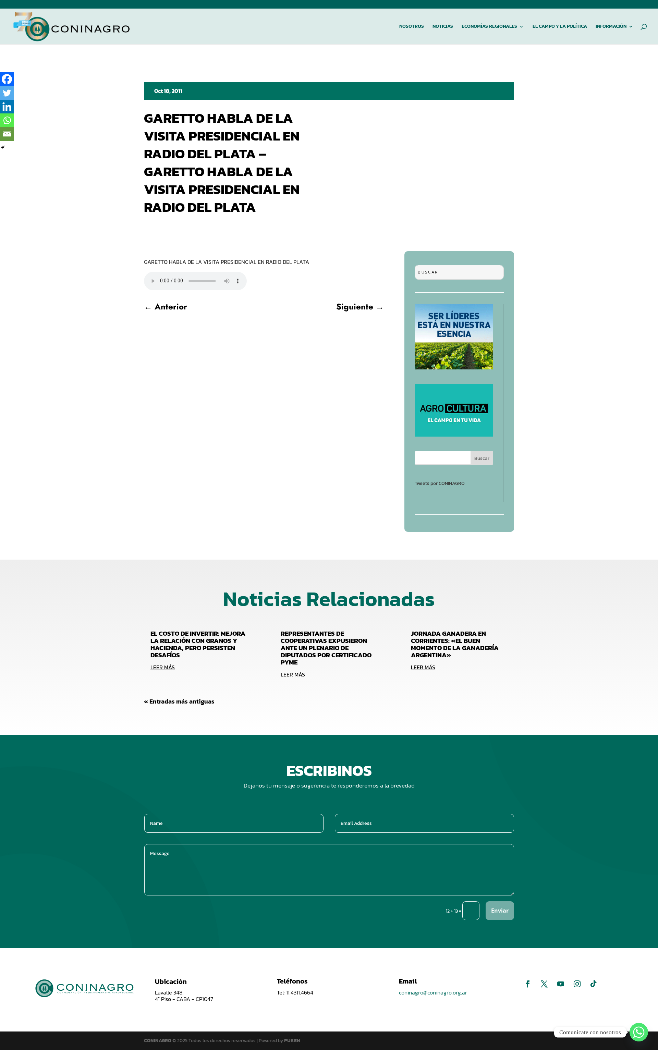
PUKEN (292, 1040)
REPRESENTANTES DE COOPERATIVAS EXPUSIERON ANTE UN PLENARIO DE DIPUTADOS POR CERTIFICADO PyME (326, 647)
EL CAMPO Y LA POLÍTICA (560, 27)
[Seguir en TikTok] (593, 984)
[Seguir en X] (544, 984)
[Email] (7, 134)
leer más (162, 667)
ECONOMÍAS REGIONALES (489, 27)
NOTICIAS (442, 27)
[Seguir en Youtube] (561, 984)
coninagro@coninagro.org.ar (433, 992)
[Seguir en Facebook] (528, 984)
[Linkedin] (7, 106)
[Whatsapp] (7, 120)
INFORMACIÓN (611, 27)
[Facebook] (7, 79)
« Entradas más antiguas (179, 701)
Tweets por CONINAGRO (440, 483)
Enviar (500, 910)
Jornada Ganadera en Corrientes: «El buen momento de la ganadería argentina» (455, 644)
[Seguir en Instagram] (577, 984)
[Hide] (2, 147)
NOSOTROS (411, 27)
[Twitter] (7, 93)
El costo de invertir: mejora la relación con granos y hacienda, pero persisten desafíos (197, 644)
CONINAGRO (158, 1040)
